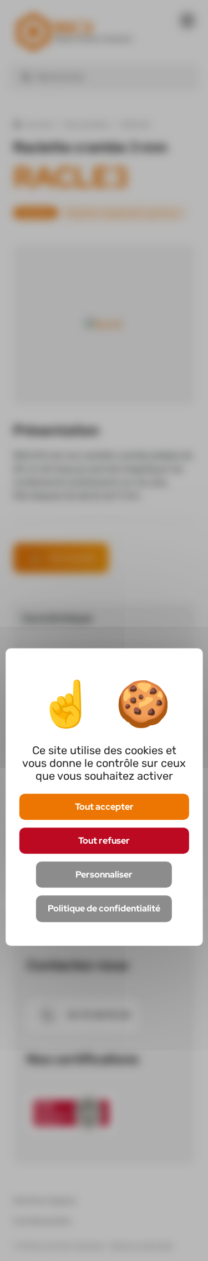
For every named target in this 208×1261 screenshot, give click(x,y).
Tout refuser (104, 840)
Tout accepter (104, 807)
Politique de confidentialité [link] (104, 909)
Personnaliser (104, 874)
